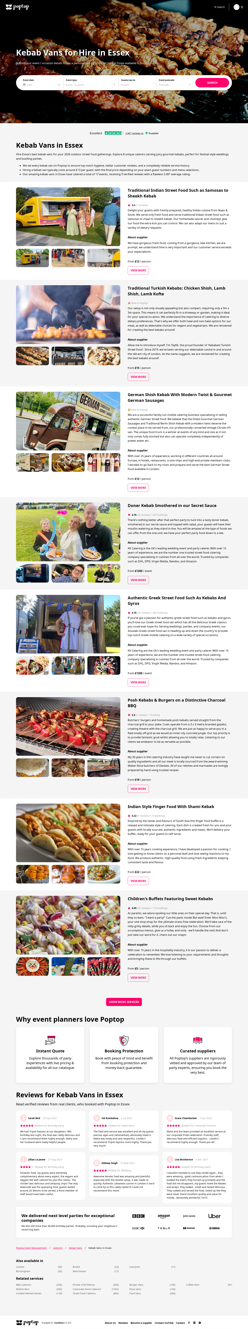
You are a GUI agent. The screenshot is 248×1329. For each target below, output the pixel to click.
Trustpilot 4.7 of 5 (56, 1322)
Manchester (79, 1271)
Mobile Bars (23, 1289)
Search (221, 7)
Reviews (123, 1322)
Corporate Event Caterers (87, 1289)
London (20, 1266)
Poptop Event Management (31, 1248)
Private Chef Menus (84, 1284)
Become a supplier (141, 1322)
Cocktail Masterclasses (29, 1293)
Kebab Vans (75, 1248)
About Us (110, 1322)
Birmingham (23, 1271)
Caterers (58, 1248)
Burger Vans (136, 1284)
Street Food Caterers (84, 1293)
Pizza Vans (135, 1289)
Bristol (76, 1266)
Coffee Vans (192, 1284)
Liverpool (134, 1266)
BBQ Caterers (23, 1284)
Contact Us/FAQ (164, 1322)
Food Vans (135, 1293)
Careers (180, 1322)
